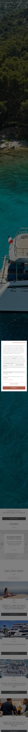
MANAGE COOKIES (14, 383)
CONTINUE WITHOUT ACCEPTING (19, 342)
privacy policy (5, 377)
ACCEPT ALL (14, 387)
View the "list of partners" (8, 379)
